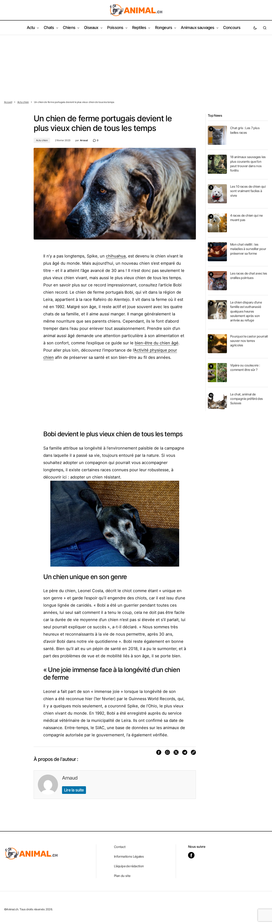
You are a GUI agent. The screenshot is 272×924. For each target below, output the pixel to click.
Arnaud (70, 778)
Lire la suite (74, 790)
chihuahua (116, 256)
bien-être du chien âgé (156, 343)
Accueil (8, 102)
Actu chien (23, 102)
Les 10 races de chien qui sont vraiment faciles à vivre (248, 191)
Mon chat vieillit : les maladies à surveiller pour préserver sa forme (248, 248)
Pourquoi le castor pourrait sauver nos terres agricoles (249, 340)
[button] (255, 28)
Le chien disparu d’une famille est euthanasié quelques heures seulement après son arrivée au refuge (246, 311)
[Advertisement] (136, 65)
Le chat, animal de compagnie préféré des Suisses (246, 398)
